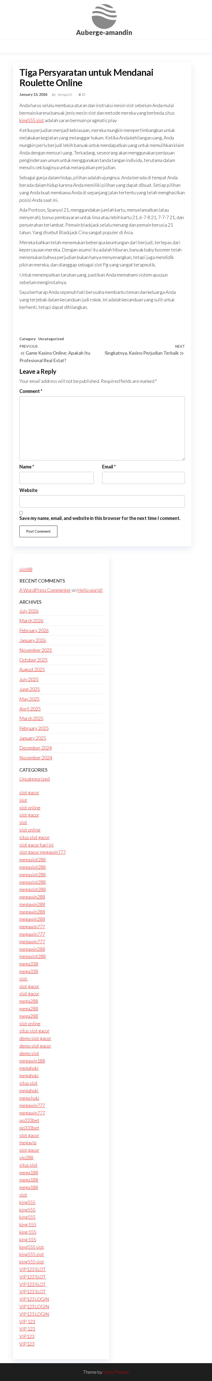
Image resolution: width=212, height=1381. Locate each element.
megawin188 (32, 1061)
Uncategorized (51, 339)
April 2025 (30, 709)
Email (109, 466)
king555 (27, 1202)
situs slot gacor (34, 837)
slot (23, 800)
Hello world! (90, 590)
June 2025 (29, 689)
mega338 (28, 964)
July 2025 (29, 679)
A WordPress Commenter (45, 590)
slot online (29, 807)
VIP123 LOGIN (34, 1299)
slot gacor (29, 792)
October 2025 (33, 660)
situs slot (28, 1083)
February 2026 (34, 630)
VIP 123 (27, 1321)
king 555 (27, 1224)
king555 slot (31, 120)
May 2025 (29, 699)
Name (26, 466)
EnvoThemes (116, 1372)
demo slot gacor (35, 1038)
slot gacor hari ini (36, 845)
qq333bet (29, 1120)
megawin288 (32, 897)
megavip (27, 1142)
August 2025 (32, 669)
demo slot (29, 1053)
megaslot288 (32, 859)
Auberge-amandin (104, 32)
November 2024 (35, 757)
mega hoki (29, 1098)
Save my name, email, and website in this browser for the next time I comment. (99, 518)
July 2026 (29, 611)
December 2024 (35, 748)
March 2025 (31, 718)
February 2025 (34, 728)
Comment (30, 391)
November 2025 (35, 650)
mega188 (28, 1172)
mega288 (28, 1001)
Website (28, 490)
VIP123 (26, 1336)
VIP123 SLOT (32, 1269)
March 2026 (31, 620)
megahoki (29, 1068)
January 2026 (32, 640)
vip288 (26, 1157)
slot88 (25, 569)
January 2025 (32, 738)
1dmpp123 (65, 94)
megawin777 (32, 926)
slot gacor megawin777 (42, 852)
